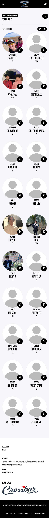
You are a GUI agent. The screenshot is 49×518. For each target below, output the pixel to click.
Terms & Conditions (38, 513)
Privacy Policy (23, 513)
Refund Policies (9, 513)
